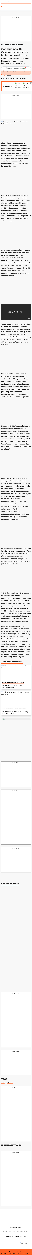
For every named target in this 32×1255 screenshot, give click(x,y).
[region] (16, 29)
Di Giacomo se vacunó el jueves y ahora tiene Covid (15, 713)
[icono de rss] (30, 2)
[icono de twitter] (24, 2)
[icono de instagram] (27, 2)
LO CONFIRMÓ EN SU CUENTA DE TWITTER (14, 708)
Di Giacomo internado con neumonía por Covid (12, 686)
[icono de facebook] (20, 2)
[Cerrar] (29, 72)
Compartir (6, 86)
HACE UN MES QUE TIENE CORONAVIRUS (12, 44)
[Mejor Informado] (16, 7)
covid (3, 1082)
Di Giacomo (10, 1082)
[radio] (3, 2)
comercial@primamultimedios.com (16, 1223)
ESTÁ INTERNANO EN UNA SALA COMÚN (13, 682)
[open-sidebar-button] (2, 7)
